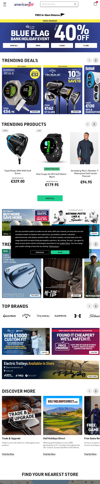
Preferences (40, 252)
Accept (60, 252)
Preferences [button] (54, 246)
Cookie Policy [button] (65, 243)
